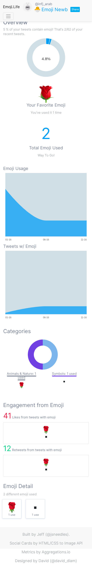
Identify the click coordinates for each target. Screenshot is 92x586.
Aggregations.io (56, 552)
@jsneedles (57, 534)
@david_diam (63, 560)
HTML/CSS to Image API (61, 543)
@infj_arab (43, 4)
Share (75, 9)
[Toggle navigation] (8, 16)
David (44, 560)
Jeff (40, 534)
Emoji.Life (11, 7)
